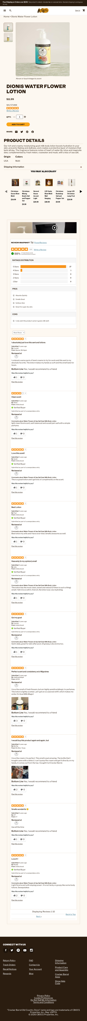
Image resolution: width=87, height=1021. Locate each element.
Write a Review (12, 111)
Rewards (7, 973)
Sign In (77, 10)
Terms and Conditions (43, 1002)
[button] (19, 703)
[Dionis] (16, 356)
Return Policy (9, 960)
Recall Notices (9, 969)
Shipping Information (60, 961)
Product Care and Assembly (61, 968)
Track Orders (9, 965)
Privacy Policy (43, 996)
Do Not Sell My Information (43, 1000)
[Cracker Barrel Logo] (43, 10)
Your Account (35, 969)
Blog (31, 973)
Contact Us (34, 965)
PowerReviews (40, 243)
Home (6, 16)
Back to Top (71, 914)
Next (39, 916)
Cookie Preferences (43, 998)
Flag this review (17, 382)
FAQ (31, 960)
